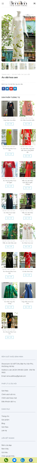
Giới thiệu (5, 391)
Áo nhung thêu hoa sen (9, 272)
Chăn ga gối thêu (8, 456)
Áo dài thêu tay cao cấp (21, 74)
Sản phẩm (5, 420)
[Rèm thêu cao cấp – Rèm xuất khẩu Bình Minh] (18, 3)
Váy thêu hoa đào (9, 120)
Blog (3, 423)
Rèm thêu (5, 449)
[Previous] (5, 36)
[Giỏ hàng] (34, 3)
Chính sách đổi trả (8, 394)
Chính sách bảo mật (9, 398)
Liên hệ (4, 431)
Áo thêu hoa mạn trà (9, 213)
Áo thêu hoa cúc (27, 243)
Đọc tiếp (9, 124)
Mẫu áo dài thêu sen (9, 243)
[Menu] (3, 3)
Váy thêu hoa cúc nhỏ (27, 302)
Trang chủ (6, 74)
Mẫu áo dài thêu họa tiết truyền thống (27, 182)
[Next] (32, 36)
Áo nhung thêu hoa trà (9, 149)
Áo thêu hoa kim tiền (27, 120)
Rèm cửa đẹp (7, 445)
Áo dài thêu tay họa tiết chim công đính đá (27, 150)
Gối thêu (5, 452)
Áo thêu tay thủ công (9, 302)
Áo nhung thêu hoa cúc (9, 333)
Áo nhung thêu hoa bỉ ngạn (9, 181)
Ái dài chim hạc (28, 271)
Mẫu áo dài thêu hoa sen (27, 213)
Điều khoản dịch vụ (9, 401)
